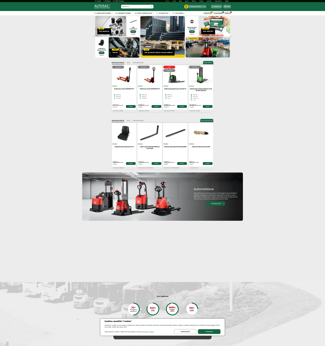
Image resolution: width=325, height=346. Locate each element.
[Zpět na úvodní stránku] (103, 7)
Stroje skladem (208, 62)
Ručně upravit (185, 331)
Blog (180, 1)
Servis (186, 1)
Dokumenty (218, 1)
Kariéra (201, 1)
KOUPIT (131, 106)
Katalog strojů (215, 203)
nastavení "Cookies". (148, 332)
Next (231, 36)
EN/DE (227, 1)
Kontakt (209, 1)
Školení (194, 1)
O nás (174, 1)
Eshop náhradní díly (207, 120)
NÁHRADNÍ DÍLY (208, 13)
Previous (94, 36)
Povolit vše (209, 331)
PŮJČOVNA (227, 13)
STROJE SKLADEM (218, 13)
